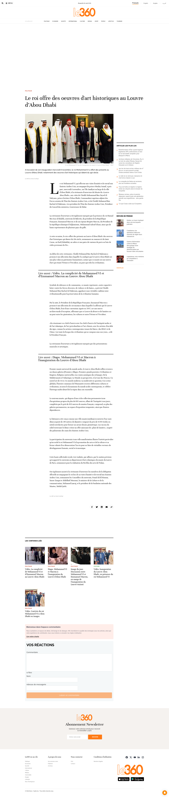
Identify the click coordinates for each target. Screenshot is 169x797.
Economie (55, 21)
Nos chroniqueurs (30, 781)
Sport (96, 21)
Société (63, 21)
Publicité (50, 763)
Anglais (155, 3)
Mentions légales (98, 761)
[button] (164, 792)
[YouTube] (135, 757)
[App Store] (124, 779)
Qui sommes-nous (53, 761)
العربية (164, 3)
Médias (90, 21)
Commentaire (32, 652)
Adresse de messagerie (36, 684)
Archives (50, 766)
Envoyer (95, 737)
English (146, 3)
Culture (82, 21)
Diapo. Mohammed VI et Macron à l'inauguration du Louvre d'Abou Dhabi (67, 358)
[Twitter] (131, 757)
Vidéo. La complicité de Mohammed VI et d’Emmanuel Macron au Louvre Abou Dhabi (71, 275)
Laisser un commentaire (69, 695)
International (73, 21)
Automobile (28, 775)
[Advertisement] (58, 53)
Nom (29, 676)
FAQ (72, 761)
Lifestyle (111, 21)
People (103, 21)
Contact (73, 763)
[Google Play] (137, 779)
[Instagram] (143, 757)
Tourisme (119, 21)
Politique (46, 21)
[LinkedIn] (139, 757)
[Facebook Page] (127, 757)
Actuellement (28, 21)
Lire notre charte (32, 636)
